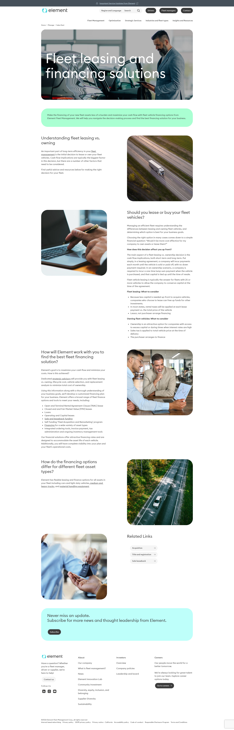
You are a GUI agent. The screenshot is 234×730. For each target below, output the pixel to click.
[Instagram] (49, 691)
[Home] (54, 10)
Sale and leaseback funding (59, 418)
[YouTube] (54, 691)
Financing (50, 425)
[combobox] (132, 10)
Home (43, 25)
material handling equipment (74, 486)
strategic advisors (61, 378)
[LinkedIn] (44, 691)
